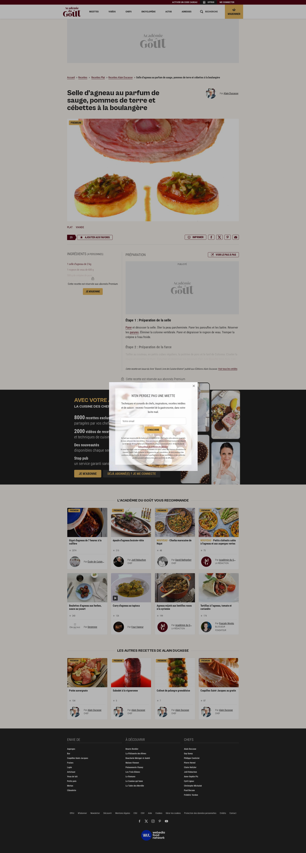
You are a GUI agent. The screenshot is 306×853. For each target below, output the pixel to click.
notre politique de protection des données (153, 447)
